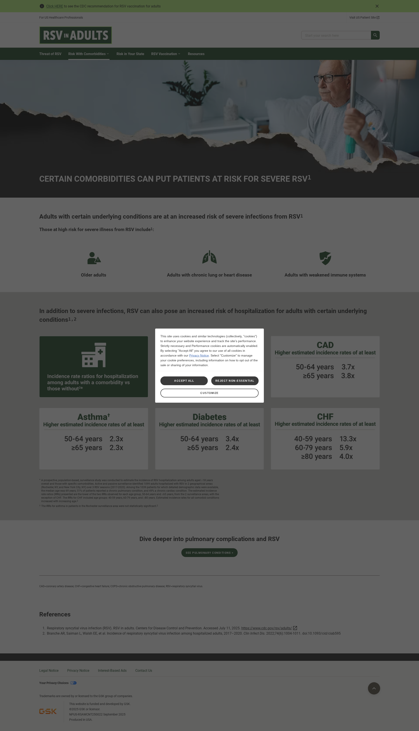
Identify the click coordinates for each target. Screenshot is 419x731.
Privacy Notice (199, 355)
